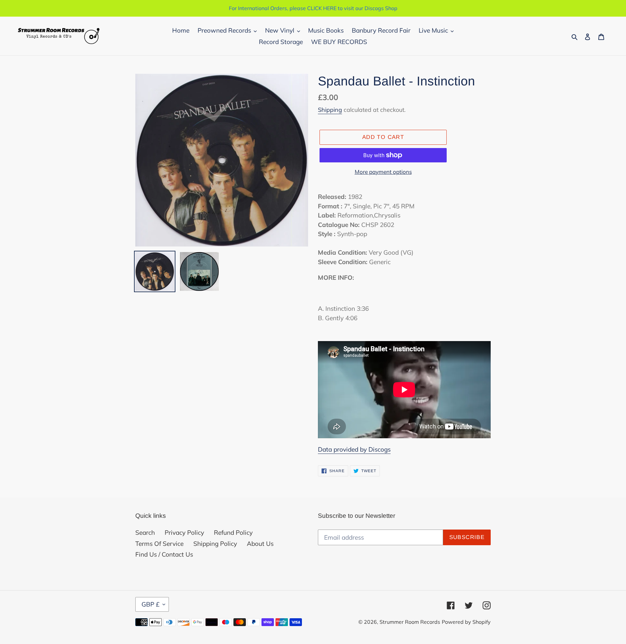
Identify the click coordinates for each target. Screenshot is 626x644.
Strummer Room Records (410, 622)
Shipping (330, 109)
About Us (260, 543)
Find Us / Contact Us (164, 554)
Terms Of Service (159, 543)
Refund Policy (233, 532)
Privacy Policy (184, 532)
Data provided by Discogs (354, 449)
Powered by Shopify (466, 622)
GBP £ (150, 604)
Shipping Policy (215, 543)
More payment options (383, 171)
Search (145, 532)
